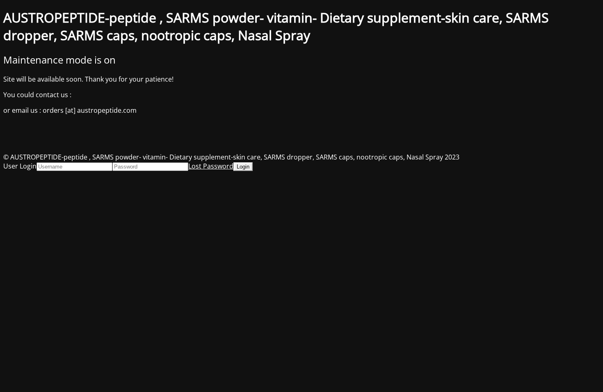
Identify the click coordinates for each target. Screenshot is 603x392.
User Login (20, 166)
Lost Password (210, 166)
